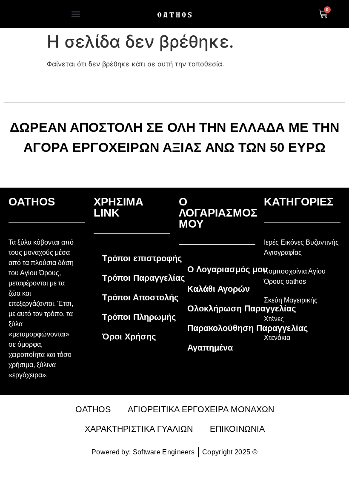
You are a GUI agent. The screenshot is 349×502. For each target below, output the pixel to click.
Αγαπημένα (210, 347)
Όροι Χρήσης (129, 336)
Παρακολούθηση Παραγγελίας (247, 328)
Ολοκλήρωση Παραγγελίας (241, 308)
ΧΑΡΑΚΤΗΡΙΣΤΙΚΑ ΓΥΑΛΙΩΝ (139, 429)
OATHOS (93, 409)
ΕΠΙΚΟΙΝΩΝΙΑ (237, 429)
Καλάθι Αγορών (218, 289)
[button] (76, 14)
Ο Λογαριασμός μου (227, 269)
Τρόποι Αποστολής (140, 297)
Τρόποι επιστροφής (142, 258)
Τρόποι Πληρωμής (139, 317)
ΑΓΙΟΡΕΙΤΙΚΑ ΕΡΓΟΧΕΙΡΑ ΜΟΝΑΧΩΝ (201, 409)
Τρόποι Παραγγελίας (143, 277)
